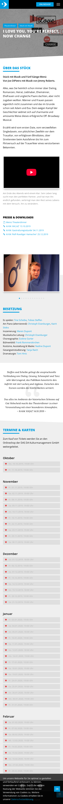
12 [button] (43, 298)
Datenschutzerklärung (22, 799)
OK (57, 788)
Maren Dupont (24, 331)
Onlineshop (45, 4)
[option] (31, 273)
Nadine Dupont (43, 346)
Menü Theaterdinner (16, 222)
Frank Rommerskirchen (27, 342)
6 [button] (30, 298)
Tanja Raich (32, 349)
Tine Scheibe (20, 320)
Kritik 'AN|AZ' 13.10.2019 (18, 226)
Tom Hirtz (22, 353)
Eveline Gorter (26, 338)
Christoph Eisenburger (39, 323)
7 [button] (33, 298)
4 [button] (26, 298)
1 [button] (19, 298)
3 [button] (24, 298)
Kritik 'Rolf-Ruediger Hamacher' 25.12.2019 (27, 234)
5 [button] (28, 298)
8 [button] (35, 298)
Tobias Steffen (35, 320)
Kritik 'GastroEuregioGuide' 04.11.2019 (25, 230)
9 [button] (37, 298)
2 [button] (22, 298)
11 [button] (41, 298)
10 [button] (39, 298)
